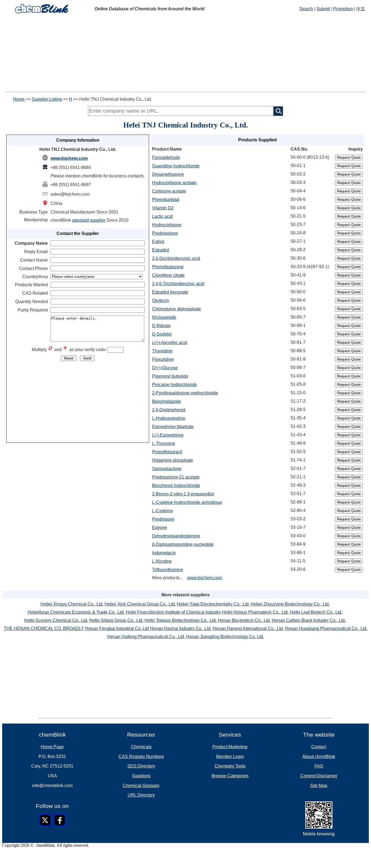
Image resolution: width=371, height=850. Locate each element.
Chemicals (141, 746)
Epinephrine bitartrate (173, 426)
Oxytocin (160, 300)
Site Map (318, 785)
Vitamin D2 (163, 208)
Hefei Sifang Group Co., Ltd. (116, 620)
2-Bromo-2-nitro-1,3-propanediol (183, 494)
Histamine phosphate (172, 460)
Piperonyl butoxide (170, 376)
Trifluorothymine (167, 569)
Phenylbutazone (168, 267)
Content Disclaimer (318, 775)
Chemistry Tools (230, 766)
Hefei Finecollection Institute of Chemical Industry (173, 612)
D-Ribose (161, 325)
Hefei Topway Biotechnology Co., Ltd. (180, 620)
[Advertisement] (185, 54)
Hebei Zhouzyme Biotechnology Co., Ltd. (290, 604)
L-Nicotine (162, 561)
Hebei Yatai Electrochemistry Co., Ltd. (213, 604)
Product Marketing (229, 746)
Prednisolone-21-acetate (176, 477)
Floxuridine (163, 359)
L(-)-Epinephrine (168, 435)
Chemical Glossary (141, 785)
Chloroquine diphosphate (176, 309)
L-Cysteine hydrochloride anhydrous (187, 502)
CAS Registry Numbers (141, 756)
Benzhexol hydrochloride (176, 485)
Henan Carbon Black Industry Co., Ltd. (309, 620)
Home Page (52, 746)
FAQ (319, 766)
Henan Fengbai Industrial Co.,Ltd (117, 628)
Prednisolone (165, 233)
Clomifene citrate (168, 275)
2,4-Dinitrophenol (169, 410)
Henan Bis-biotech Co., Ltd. (244, 620)
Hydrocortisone (166, 224)
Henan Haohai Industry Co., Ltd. (181, 628)
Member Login (230, 756)
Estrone (159, 527)
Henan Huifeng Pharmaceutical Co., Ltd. (146, 636)
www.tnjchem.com (69, 158)
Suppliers (141, 775)
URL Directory (141, 795)
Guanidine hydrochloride (176, 166)
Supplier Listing (47, 99)
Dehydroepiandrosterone (176, 536)
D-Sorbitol (162, 334)
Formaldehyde (166, 157)
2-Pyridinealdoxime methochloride (185, 393)
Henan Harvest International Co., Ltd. (248, 628)
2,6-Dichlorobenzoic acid (176, 258)
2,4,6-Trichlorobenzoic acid (178, 283)
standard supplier (88, 220)
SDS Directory (141, 766)
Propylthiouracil (167, 452)
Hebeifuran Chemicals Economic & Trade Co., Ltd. (76, 612)
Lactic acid (162, 216)
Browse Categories (230, 775)
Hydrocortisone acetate (174, 182)
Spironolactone (166, 468)
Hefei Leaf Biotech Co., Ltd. (316, 612)
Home (19, 99)
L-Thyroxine (163, 443)
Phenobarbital (165, 199)
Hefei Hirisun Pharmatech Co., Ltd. (255, 612)
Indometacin (164, 552)
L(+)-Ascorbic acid (169, 342)
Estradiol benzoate (170, 292)
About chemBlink (318, 756)
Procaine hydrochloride (174, 384)
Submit (323, 9)
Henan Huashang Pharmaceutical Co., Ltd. (326, 628)
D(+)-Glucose (165, 367)
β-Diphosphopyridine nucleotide (183, 544)
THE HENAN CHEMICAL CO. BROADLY (44, 628)
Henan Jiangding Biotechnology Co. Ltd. (225, 636)
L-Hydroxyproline (168, 418)
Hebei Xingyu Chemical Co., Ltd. (71, 604)
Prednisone (163, 519)
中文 (360, 9)
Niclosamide (164, 317)
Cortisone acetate (169, 191)
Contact (318, 746)
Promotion (343, 9)
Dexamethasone (168, 174)
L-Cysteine (162, 510)
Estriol (158, 241)
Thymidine (162, 351)
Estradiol (160, 250)
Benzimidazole (166, 401)
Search (306, 9)
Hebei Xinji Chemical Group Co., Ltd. (140, 604)
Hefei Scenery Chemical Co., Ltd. (56, 620)
